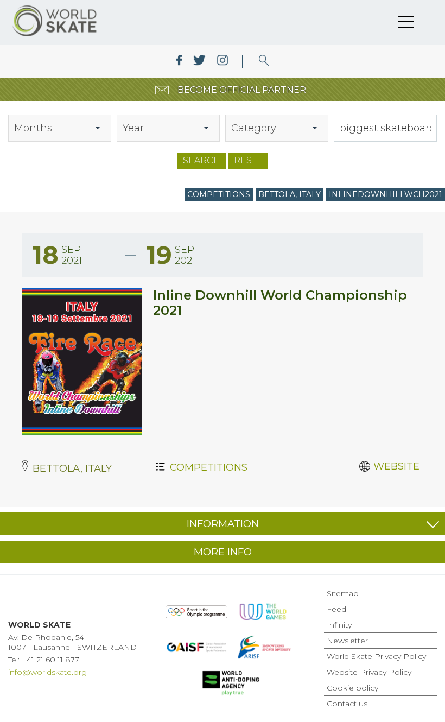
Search (201, 160)
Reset (248, 160)
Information (223, 524)
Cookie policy (352, 688)
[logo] (264, 61)
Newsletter (347, 640)
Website (396, 466)
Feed (336, 609)
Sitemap (343, 593)
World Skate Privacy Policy (376, 656)
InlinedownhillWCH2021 (385, 194)
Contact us (347, 703)
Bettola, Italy (289, 194)
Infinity (339, 625)
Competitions (218, 194)
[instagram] (222, 61)
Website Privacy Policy (369, 672)
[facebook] (179, 61)
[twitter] (199, 61)
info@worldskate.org (47, 672)
